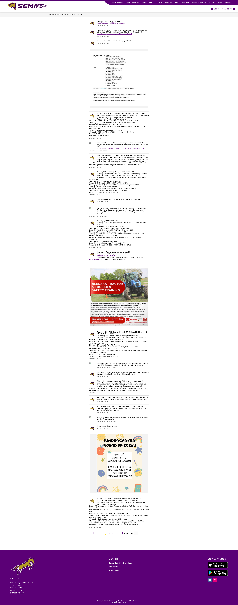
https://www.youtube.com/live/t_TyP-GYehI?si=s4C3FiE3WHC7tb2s (121, 148)
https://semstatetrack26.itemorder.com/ (111, 23)
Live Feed (80, 14)
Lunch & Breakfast (132, 3)
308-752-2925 (18, 590)
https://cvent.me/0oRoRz (106, 256)
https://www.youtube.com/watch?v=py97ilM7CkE (114, 34)
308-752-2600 (19, 593)
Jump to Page (129, 533)
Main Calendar (147, 3)
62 (117, 533)
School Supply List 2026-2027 (203, 3)
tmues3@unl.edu (95, 259)
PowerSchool (117, 3)
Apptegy (123, 602)
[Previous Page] (95, 533)
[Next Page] (121, 533)
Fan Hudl (185, 3)
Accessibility (113, 567)
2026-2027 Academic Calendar (167, 3)
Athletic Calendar (224, 3)
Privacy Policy (114, 570)
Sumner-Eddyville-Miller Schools (61, 14)
